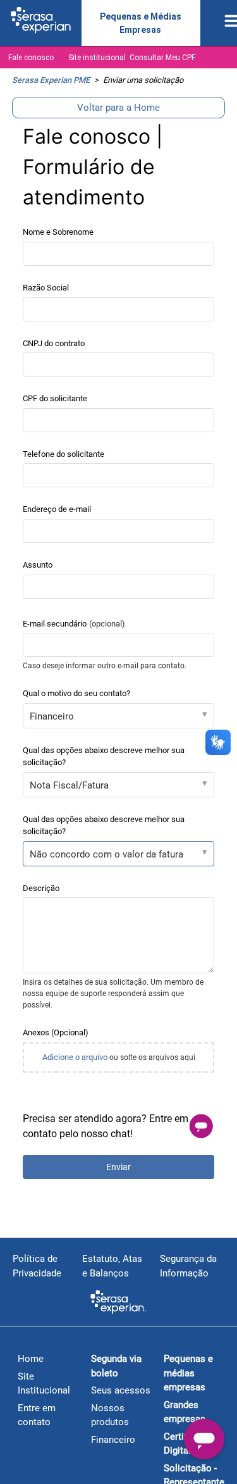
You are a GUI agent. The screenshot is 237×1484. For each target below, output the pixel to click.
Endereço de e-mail (57, 509)
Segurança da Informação (188, 1266)
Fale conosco (31, 57)
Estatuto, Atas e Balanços (112, 1266)
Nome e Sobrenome (58, 232)
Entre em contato (37, 1415)
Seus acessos (120, 1390)
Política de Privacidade (37, 1266)
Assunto (37, 565)
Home (31, 1358)
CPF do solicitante (55, 398)
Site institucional (97, 57)
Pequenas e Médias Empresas (140, 23)
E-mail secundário (74, 623)
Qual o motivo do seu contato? (76, 693)
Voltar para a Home (118, 107)
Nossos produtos (110, 1415)
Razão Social (46, 287)
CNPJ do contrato (54, 343)
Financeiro (52, 716)
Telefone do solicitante (63, 454)
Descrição (41, 888)
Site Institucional (44, 1384)
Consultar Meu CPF (162, 57)
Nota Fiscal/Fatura (69, 785)
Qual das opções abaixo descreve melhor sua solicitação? (104, 756)
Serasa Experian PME (51, 80)
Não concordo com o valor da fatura (106, 854)
